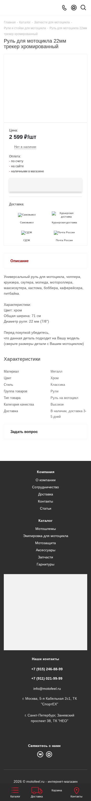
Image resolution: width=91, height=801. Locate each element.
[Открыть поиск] (83, 8)
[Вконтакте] (41, 754)
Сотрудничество (45, 487)
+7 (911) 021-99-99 (46, 678)
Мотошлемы (45, 529)
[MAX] (74, 8)
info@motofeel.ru (47, 689)
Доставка (45, 494)
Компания (45, 472)
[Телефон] (64, 8)
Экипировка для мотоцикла (45, 536)
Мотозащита (45, 543)
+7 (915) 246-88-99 (47, 669)
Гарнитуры (45, 564)
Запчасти (45, 557)
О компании (46, 480)
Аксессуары (45, 550)
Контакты (45, 501)
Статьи (45, 508)
